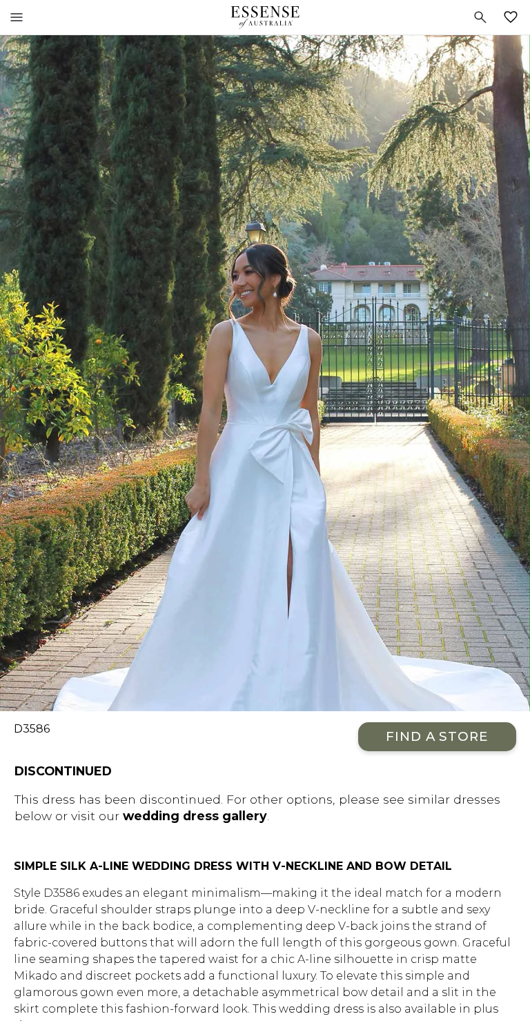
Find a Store (437, 736)
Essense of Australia (265, 17)
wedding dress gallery (195, 815)
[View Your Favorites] (513, 17)
